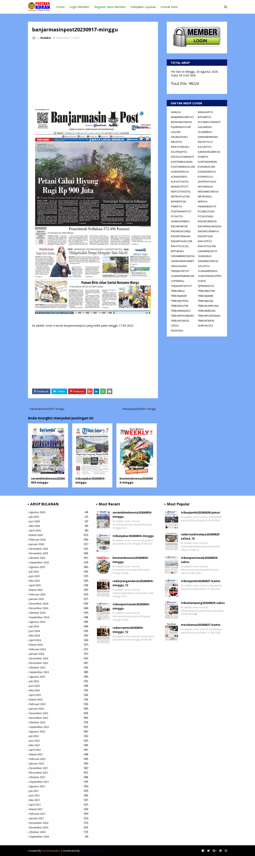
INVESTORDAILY (180, 147)
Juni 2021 (58, 795)
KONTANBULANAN (181, 161)
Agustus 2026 (58, 512)
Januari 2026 (58, 544)
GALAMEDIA (205, 127)
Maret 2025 (58, 590)
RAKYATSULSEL (180, 246)
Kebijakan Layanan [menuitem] (143, 7)
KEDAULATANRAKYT (182, 157)
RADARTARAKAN (180, 236)
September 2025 (58, 562)
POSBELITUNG (206, 211)
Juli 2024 (58, 626)
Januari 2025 (58, 599)
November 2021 (58, 772)
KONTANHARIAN (207, 161)
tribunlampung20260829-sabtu (203, 603)
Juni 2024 (58, 631)
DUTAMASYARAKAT (209, 122)
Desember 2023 (58, 658)
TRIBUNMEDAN (206, 310)
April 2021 (58, 804)
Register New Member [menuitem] (110, 7)
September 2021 (58, 781)
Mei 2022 (58, 745)
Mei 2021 (58, 800)
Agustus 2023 (58, 676)
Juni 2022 (58, 740)
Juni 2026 (58, 521)
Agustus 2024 (58, 622)
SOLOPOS (204, 266)
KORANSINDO (179, 176)
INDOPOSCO (205, 142)
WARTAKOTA (205, 325)
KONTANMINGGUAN (183, 166)
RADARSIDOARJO (181, 231)
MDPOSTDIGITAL (181, 191)
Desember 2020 (58, 823)
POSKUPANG (205, 216)
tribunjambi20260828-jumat (200, 512)
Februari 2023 (58, 704)
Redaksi (45, 38)
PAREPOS (176, 206)
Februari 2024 (58, 649)
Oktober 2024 (58, 612)
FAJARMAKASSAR (181, 127)
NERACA (202, 201)
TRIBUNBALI (178, 291)
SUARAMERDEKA (208, 271)
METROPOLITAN (180, 196)
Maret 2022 (58, 754)
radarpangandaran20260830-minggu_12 (133, 583)
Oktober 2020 (58, 832)
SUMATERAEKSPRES (210, 276)
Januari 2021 (58, 818)
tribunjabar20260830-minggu (133, 536)
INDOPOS (176, 142)
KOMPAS (203, 157)
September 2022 (58, 727)
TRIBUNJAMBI (205, 296)
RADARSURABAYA (208, 231)
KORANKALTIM (206, 166)
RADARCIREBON (207, 221)
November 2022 (58, 718)
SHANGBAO (205, 256)
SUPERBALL (177, 281)
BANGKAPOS (205, 112)
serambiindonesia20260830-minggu (48, 480)
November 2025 (58, 553)
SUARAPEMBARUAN (182, 276)
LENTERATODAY (207, 181)
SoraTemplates (51, 850)
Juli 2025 (58, 571)
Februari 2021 (58, 813)
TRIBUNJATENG (179, 301)
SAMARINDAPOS (207, 251)
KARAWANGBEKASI (209, 152)
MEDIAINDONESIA (208, 191)
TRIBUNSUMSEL (180, 320)
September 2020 (58, 836)
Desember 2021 (58, 768)
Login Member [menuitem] (79, 7)
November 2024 (58, 608)
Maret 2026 (58, 535)
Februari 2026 (58, 539)
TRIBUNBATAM (206, 291)
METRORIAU (205, 196)
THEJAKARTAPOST (181, 286)
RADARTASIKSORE (181, 241)
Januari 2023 (58, 708)
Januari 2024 (58, 654)
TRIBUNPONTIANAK (209, 315)
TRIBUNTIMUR (206, 320)
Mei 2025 (58, 580)
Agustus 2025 (58, 567)
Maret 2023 (58, 699)
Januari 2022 (58, 763)
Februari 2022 (58, 759)
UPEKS (175, 325)
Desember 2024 (58, 603)
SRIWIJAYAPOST (180, 271)
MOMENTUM (178, 201)
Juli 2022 (58, 736)
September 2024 (58, 617)
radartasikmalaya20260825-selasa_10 (201, 536)
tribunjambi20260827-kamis (200, 581)
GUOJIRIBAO (205, 132)
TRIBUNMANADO (181, 310)
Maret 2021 (58, 809)
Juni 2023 (58, 686)
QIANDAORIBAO (180, 221)
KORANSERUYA (180, 171)
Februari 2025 (58, 594)
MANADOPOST (179, 186)
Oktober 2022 (58, 722)
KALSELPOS (205, 147)
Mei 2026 (58, 526)
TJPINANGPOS (206, 286)
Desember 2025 (58, 548)
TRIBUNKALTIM (179, 306)
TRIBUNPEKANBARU (182, 315)
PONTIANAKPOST (181, 211)
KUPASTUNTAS (180, 181)
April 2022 (58, 750)
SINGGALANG (179, 266)
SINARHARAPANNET (182, 261)
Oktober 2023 (58, 667)
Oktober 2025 (58, 558)
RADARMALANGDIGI (209, 226)
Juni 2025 (58, 576)
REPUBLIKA (177, 251)
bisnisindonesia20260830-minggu (131, 560)
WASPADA (177, 330)
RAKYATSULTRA (207, 246)
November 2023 (58, 663)
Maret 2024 (58, 644)
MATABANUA (205, 186)
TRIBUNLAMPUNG (208, 306)
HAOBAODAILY (179, 137)
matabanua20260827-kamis (200, 625)
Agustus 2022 (58, 731)
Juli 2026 (58, 516)
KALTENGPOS (179, 152)
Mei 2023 (58, 690)
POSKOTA (177, 216)
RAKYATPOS (205, 241)
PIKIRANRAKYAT (207, 206)
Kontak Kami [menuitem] (169, 7)
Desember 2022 (58, 713)
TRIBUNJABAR (179, 296)
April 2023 (58, 695)
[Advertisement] (93, 72)
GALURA (176, 132)
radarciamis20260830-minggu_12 (128, 630)
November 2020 (58, 827)
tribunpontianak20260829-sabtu (199, 560)
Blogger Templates (91, 850)
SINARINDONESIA (208, 261)
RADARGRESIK (179, 226)
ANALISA (176, 112)
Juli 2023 (58, 681)
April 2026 (58, 530)
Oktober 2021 (58, 777)
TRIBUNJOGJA (205, 301)
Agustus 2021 (58, 786)
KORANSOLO (205, 176)
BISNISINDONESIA (181, 122)
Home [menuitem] (60, 7)
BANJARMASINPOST (182, 117)
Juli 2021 (58, 791)
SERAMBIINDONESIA (183, 256)
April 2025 (58, 585)
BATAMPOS (204, 117)
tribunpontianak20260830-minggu (131, 606)
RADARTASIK (205, 236)
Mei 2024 (58, 635)
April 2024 (58, 640)
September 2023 (58, 672)
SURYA (202, 281)
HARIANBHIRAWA (208, 137)
